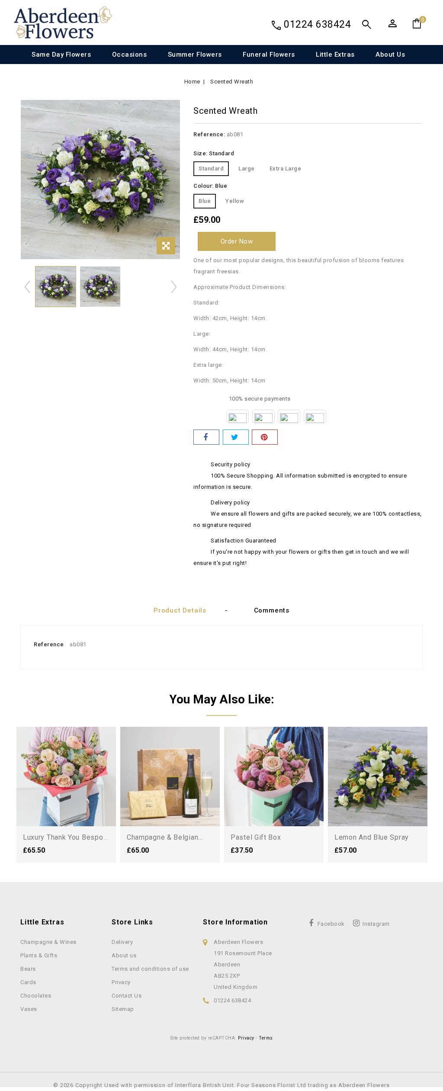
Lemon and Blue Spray (371, 837)
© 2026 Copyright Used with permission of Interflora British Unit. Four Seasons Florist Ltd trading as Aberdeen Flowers (221, 1085)
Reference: (209, 134)
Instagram (376, 924)
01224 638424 (317, 24)
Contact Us (126, 995)
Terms (266, 1038)
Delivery (122, 942)
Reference (49, 644)
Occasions (129, 54)
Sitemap (123, 1009)
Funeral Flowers (269, 54)
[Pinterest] (264, 437)
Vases (28, 1009)
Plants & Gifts (38, 955)
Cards (28, 982)
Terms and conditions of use (150, 969)
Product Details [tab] (180, 610)
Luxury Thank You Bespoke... (69, 837)
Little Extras (335, 54)
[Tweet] (235, 437)
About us (390, 54)
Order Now (237, 241)
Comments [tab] (271, 610)
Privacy (121, 982)
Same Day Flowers (61, 54)
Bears (28, 969)
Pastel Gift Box (256, 837)
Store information (235, 922)
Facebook (331, 924)
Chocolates (35, 995)
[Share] (206, 437)
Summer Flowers (195, 54)
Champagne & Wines (48, 942)
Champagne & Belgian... (165, 837)
